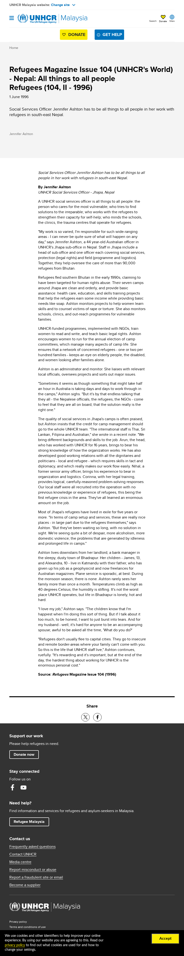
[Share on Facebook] (97, 717)
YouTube (23, 787)
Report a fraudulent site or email (36, 877)
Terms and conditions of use (27, 927)
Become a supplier (24, 885)
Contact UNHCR (22, 854)
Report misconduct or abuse (32, 869)
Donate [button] (163, 21)
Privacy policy (18, 922)
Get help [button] (113, 34)
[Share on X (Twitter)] (85, 717)
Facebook (12, 787)
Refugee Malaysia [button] (31, 821)
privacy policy (15, 945)
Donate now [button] (24, 754)
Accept (165, 938)
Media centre (20, 862)
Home (13, 47)
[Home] (33, 18)
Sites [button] (172, 21)
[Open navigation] (11, 18)
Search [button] (153, 21)
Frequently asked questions (32, 846)
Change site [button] (60, 4)
